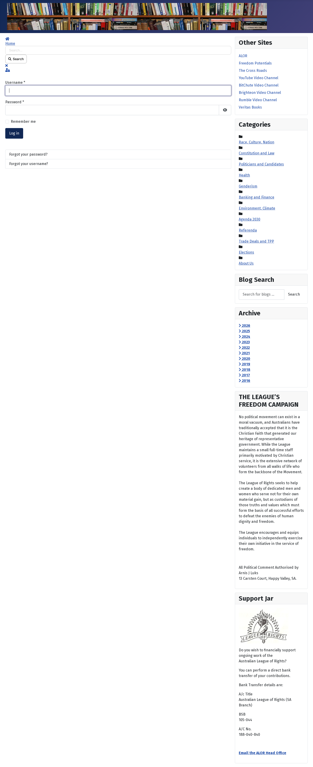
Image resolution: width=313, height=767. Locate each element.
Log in (14, 133)
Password (14, 102)
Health (244, 175)
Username (15, 82)
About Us (246, 263)
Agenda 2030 (249, 219)
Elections (246, 252)
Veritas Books (250, 107)
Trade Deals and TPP (256, 241)
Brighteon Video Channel (260, 92)
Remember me (23, 121)
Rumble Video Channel (258, 100)
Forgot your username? (28, 164)
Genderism (248, 186)
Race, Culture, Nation (256, 142)
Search (17, 59)
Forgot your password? (28, 154)
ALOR (243, 56)
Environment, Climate (257, 208)
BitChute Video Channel (258, 85)
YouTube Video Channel (258, 78)
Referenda (248, 230)
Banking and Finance (256, 197)
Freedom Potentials (255, 63)
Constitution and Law (256, 153)
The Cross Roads (253, 70)
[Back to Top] (305, 758)
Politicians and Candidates (261, 164)
